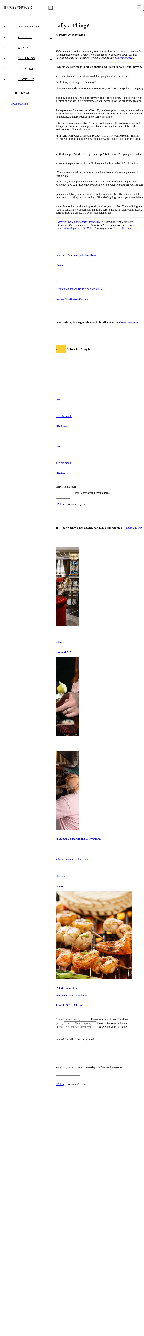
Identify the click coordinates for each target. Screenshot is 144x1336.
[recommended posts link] (66, 978)
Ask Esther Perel (123, 228)
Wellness (35, 58)
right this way (134, 527)
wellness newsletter (127, 322)
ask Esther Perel (124, 57)
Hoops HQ (26, 79)
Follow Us (21, 93)
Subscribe (19, 103)
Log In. (87, 349)
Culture (35, 37)
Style (35, 47)
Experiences (35, 26)
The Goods (35, 68)
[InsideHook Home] (18, 8)
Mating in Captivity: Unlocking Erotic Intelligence (72, 221)
